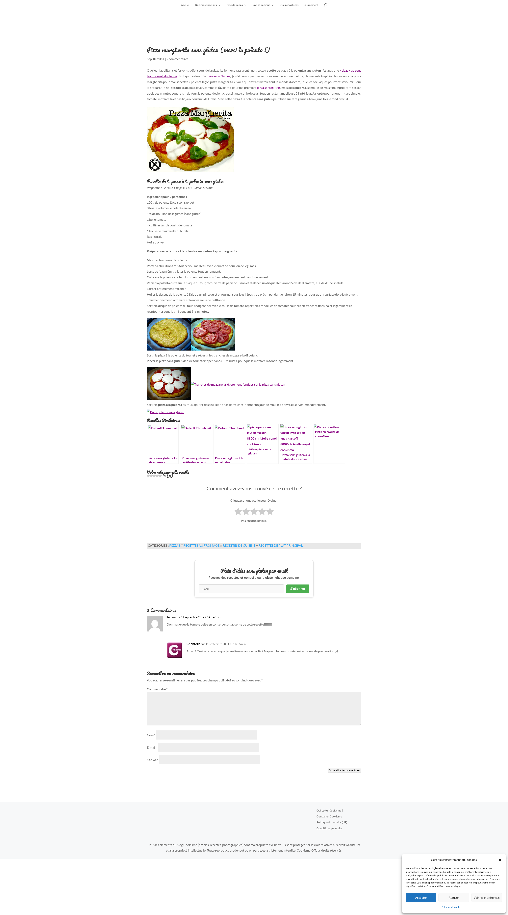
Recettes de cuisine (239, 545)
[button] (500, 860)
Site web (152, 760)
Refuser (454, 897)
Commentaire (157, 689)
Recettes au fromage (201, 545)
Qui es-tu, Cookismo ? (330, 810)
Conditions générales (330, 828)
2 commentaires (177, 59)
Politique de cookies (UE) (332, 822)
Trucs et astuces (288, 5)
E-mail (152, 747)
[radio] (238, 512)
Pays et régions (261, 5)
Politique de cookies (452, 906)
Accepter (421, 897)
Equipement (310, 5)
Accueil (185, 5)
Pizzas (174, 545)
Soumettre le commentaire (344, 770)
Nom (151, 735)
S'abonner (297, 589)
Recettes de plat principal (281, 545)
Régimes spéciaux (206, 5)
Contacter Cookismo (329, 816)
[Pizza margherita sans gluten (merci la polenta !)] (254, 140)
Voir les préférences (487, 897)
